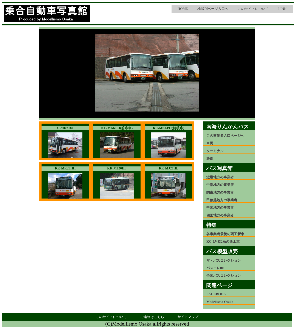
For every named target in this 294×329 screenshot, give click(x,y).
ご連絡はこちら (152, 317)
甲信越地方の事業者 (221, 200)
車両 (209, 143)
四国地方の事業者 (220, 215)
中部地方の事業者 (220, 184)
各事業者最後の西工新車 (225, 234)
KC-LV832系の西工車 (223, 241)
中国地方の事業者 (220, 207)
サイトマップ (188, 317)
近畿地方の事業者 (220, 177)
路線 (209, 158)
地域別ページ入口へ (212, 9)
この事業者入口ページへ (225, 135)
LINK (282, 9)
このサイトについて (253, 9)
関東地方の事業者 (220, 192)
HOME (183, 9)
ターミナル (215, 151)
